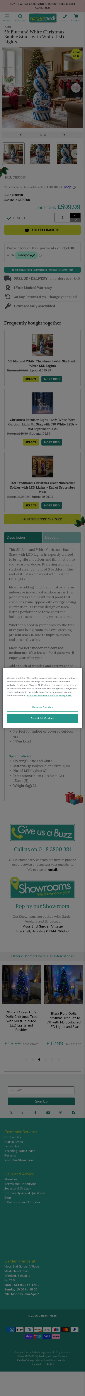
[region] (42, 698)
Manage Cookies (42, 707)
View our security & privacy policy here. (49, 695)
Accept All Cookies (42, 718)
